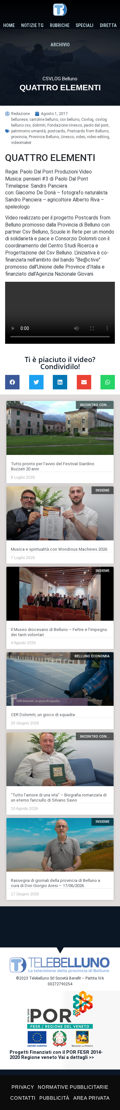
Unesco (67, 137)
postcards (56, 131)
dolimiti (38, 125)
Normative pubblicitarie (73, 1087)
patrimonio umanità (28, 131)
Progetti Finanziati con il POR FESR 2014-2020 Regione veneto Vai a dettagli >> (56, 1055)
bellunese (19, 119)
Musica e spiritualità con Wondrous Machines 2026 (59, 549)
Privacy (23, 1087)
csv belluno (69, 119)
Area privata (91, 1098)
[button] (12, 382)
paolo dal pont (96, 125)
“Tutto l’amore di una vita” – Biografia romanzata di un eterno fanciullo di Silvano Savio (59, 798)
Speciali (84, 25)
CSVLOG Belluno (60, 79)
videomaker (21, 142)
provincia (19, 137)
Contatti (23, 1098)
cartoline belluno (43, 119)
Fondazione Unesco (64, 125)
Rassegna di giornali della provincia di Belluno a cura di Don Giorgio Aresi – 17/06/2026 (55, 883)
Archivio (60, 45)
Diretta (108, 25)
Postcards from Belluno (87, 131)
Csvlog (87, 119)
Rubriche (59, 25)
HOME (9, 25)
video (80, 137)
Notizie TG (32, 25)
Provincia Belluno (44, 137)
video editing (98, 137)
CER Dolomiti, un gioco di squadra (43, 714)
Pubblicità (54, 1098)
